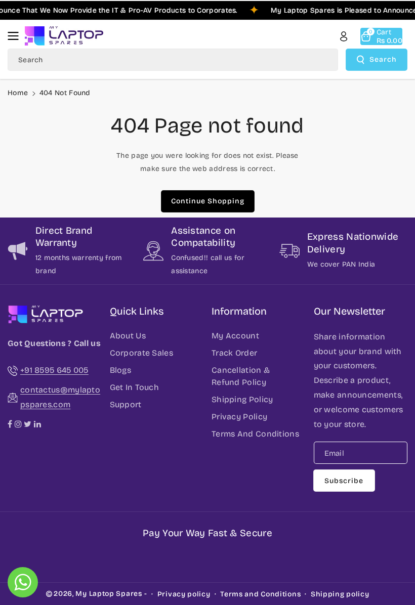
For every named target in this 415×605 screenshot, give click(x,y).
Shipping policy (340, 594)
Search (383, 59)
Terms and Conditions (260, 594)
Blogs (121, 370)
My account (235, 335)
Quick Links (137, 311)
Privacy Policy (239, 416)
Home (18, 93)
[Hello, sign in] (343, 36)
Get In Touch (134, 387)
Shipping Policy (242, 399)
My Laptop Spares (108, 593)
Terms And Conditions (255, 434)
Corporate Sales (142, 353)
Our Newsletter (349, 311)
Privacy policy (184, 594)
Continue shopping (207, 201)
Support (126, 404)
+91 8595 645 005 (54, 370)
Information (239, 311)
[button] (16, 36)
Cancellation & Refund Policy (241, 376)
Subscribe (343, 481)
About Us (128, 335)
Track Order (234, 353)
